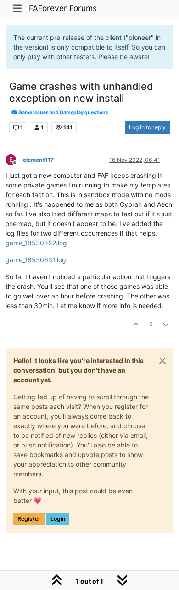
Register (28, 518)
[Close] (162, 360)
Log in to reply (147, 127)
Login (57, 518)
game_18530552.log (36, 243)
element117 (38, 159)
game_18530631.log (36, 260)
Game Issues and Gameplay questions (62, 113)
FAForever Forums (63, 8)
